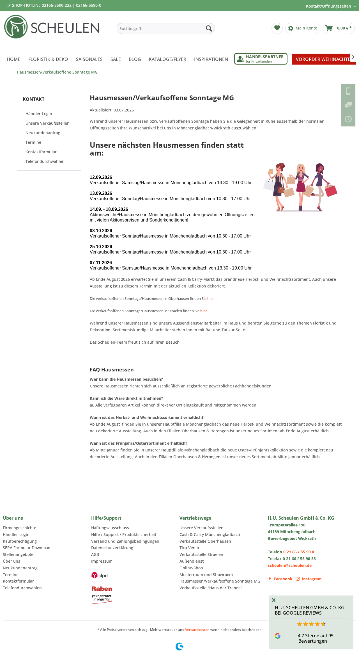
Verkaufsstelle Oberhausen (205, 541)
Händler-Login (39, 113)
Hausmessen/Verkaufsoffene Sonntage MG (220, 581)
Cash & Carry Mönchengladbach (210, 534)
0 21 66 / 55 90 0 (298, 551)
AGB (95, 554)
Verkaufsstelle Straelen (201, 554)
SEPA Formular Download (26, 547)
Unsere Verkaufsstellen (48, 123)
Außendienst (192, 561)
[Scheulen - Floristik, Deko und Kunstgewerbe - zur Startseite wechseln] (54, 30)
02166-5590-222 (57, 5)
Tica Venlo (189, 547)
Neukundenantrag (43, 132)
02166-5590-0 (88, 5)
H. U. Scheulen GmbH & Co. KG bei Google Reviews (309, 610)
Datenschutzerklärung (112, 547)
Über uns (11, 561)
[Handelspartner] (260, 59)
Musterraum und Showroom (206, 574)
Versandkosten (197, 629)
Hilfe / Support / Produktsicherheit (123, 534)
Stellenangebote (18, 554)
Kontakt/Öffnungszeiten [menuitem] (329, 6)
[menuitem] (166, 28)
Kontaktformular (41, 151)
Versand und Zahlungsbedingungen (125, 541)
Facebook (283, 578)
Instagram (312, 578)
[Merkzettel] (277, 28)
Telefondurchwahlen (45, 161)
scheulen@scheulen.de (290, 565)
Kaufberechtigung (20, 541)
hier (210, 298)
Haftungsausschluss (110, 527)
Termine (33, 142)
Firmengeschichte (19, 527)
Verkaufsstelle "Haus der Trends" (211, 587)
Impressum (101, 561)
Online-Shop (191, 567)
